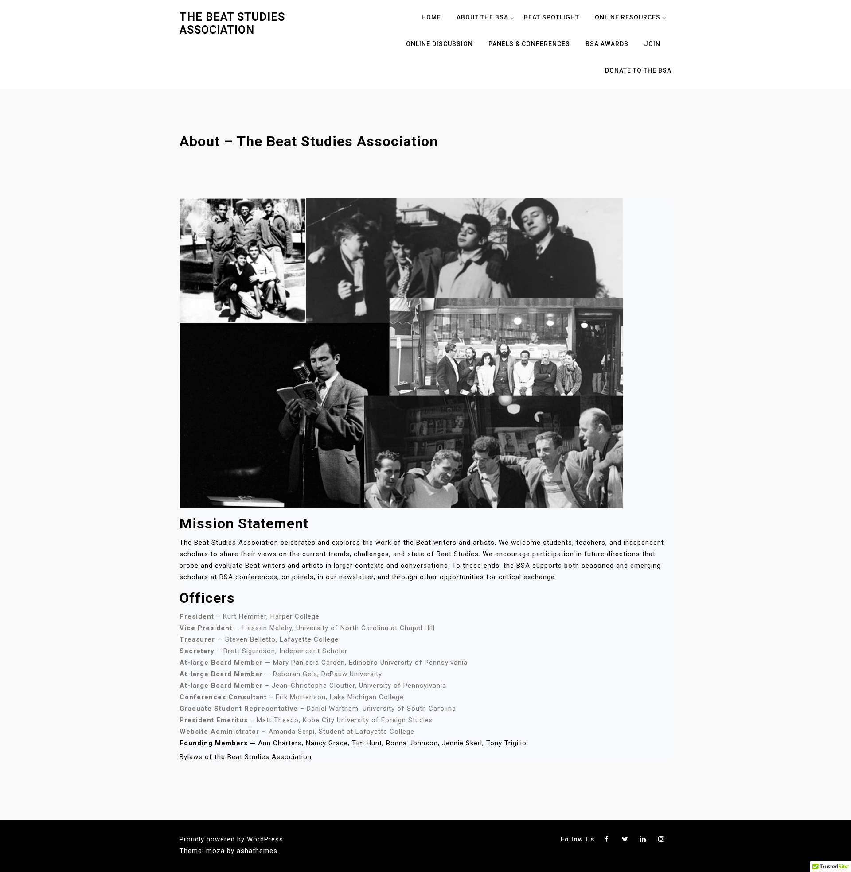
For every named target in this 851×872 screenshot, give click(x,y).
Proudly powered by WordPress (231, 839)
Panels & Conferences (529, 43)
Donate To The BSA (638, 70)
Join (652, 43)
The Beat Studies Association (232, 23)
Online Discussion (439, 43)
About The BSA (482, 17)
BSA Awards (607, 43)
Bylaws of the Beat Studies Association (246, 757)
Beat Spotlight (551, 17)
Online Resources (627, 17)
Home (431, 17)
